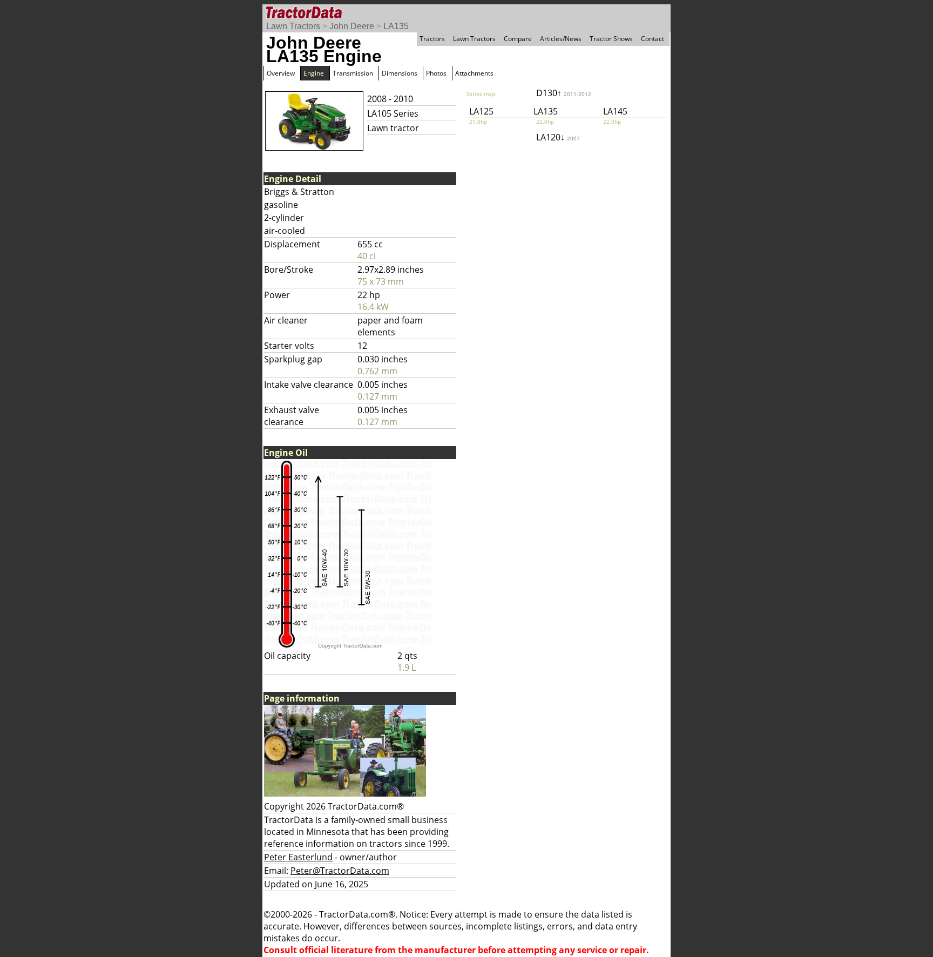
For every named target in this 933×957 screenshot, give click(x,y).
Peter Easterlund (298, 857)
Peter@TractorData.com (339, 871)
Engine (313, 73)
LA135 (396, 26)
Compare (518, 38)
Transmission (353, 73)
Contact (652, 38)
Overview (281, 73)
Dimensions (399, 73)
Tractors (432, 38)
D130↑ (563, 93)
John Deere (351, 26)
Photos (436, 73)
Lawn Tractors (293, 26)
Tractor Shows (611, 38)
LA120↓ (558, 137)
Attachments (474, 73)
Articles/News (561, 38)
